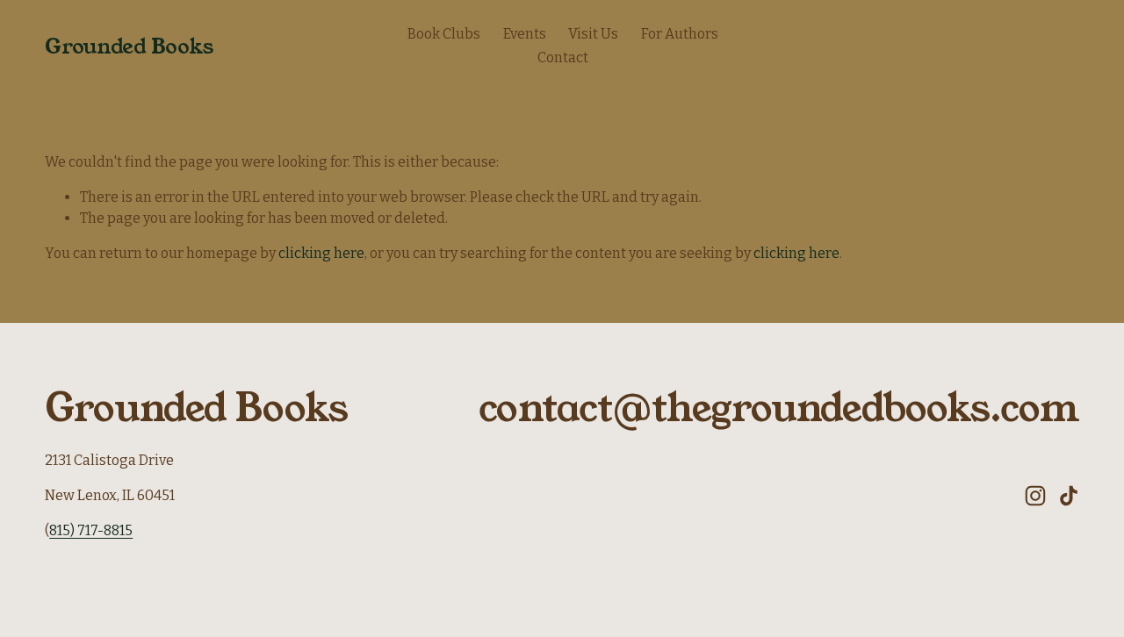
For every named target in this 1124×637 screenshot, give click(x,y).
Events (524, 33)
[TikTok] (1068, 495)
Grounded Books (129, 46)
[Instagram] (1035, 495)
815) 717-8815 (91, 530)
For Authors (679, 33)
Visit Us (593, 33)
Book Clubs (443, 33)
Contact (562, 57)
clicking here (321, 253)
